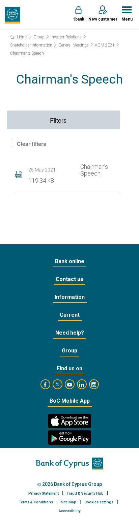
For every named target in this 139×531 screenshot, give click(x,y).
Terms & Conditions (36, 502)
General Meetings (73, 45)
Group (39, 37)
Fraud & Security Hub (85, 493)
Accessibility (69, 511)
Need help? (69, 333)
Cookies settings (98, 502)
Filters (58, 120)
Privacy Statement (43, 493)
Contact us (69, 279)
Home (21, 37)
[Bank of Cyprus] (12, 15)
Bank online (69, 261)
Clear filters (31, 144)
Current (70, 315)
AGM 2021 (105, 45)
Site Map (68, 502)
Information (70, 297)
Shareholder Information (31, 45)
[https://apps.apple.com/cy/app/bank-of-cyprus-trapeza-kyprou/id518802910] (69, 421)
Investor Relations (66, 37)
